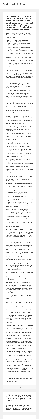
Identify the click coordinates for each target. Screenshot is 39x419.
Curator (15, 387)
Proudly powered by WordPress (11, 416)
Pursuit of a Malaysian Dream (14, 4)
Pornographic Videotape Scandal (24, 387)
